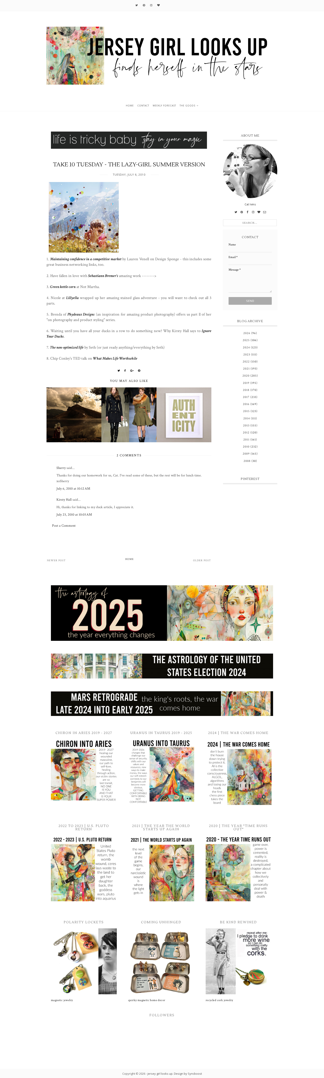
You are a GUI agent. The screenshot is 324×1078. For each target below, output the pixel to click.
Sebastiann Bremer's (103, 275)
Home (129, 559)
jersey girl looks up (160, 1074)
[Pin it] (139, 370)
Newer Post (56, 560)
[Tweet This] (118, 370)
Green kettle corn (63, 286)
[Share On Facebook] (125, 370)
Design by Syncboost (188, 1074)
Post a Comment (64, 525)
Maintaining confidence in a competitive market (85, 259)
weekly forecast (164, 105)
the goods (187, 105)
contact (143, 105)
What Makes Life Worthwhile (115, 358)
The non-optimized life (67, 347)
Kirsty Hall (64, 499)
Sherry (61, 468)
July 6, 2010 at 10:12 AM (73, 488)
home (130, 105)
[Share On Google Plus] (132, 370)
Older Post (202, 560)
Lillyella (72, 297)
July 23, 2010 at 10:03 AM (74, 514)
